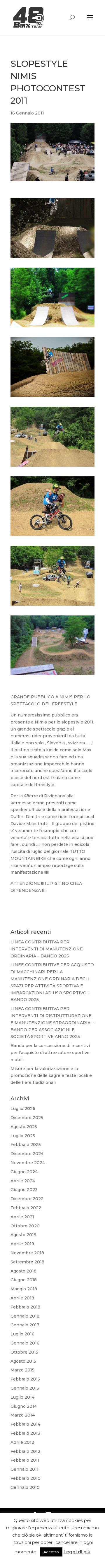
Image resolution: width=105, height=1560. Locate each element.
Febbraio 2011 (24, 1460)
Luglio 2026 (22, 1108)
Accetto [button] (51, 1551)
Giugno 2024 (24, 1171)
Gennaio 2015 (24, 1388)
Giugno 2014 (23, 1406)
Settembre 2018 (27, 1262)
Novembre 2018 (27, 1252)
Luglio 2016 (22, 1334)
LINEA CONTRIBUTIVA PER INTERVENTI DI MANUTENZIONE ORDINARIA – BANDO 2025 (46, 949)
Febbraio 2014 (25, 1424)
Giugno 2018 (23, 1279)
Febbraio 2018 (25, 1307)
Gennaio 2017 (24, 1325)
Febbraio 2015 (25, 1379)
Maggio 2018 (23, 1289)
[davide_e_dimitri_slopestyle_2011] (52, 536)
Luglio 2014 (22, 1397)
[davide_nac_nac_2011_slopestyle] (52, 605)
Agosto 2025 (23, 1126)
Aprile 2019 (22, 1243)
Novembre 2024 (27, 1162)
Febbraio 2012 (25, 1451)
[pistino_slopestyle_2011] (52, 675)
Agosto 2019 (23, 1234)
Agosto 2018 (23, 1271)
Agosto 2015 (23, 1361)
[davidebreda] (52, 258)
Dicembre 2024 (26, 1153)
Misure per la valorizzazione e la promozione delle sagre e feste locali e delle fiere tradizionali (51, 1075)
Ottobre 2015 (24, 1352)
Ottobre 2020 (25, 1226)
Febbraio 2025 (25, 1144)
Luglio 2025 (22, 1135)
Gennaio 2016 (24, 1343)
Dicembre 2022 (26, 1198)
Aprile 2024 (22, 1180)
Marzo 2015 (22, 1370)
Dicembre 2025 (26, 1117)
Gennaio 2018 (24, 1316)
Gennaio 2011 (24, 1469)
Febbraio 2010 (25, 1478)
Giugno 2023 (24, 1189)
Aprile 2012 (22, 1442)
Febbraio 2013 (25, 1433)
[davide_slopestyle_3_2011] (52, 397)
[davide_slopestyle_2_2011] (52, 466)
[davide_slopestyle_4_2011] (52, 327)
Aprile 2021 (22, 1216)
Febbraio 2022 (25, 1207)
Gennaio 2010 (25, 1487)
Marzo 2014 (22, 1415)
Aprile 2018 (22, 1298)
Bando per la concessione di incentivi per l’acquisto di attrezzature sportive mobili (50, 1052)
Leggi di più (77, 1551)
